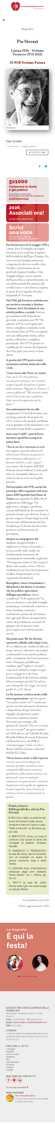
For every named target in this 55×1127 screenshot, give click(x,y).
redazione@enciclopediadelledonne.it (30, 1022)
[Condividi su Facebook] (40, 166)
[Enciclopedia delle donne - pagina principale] (27, 6)
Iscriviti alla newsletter (16, 1087)
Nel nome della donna (25, 1095)
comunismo (12, 146)
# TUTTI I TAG (37, 152)
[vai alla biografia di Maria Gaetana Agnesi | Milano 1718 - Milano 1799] (40, 963)
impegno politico (28, 146)
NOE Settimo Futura (29, 63)
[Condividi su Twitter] (46, 166)
